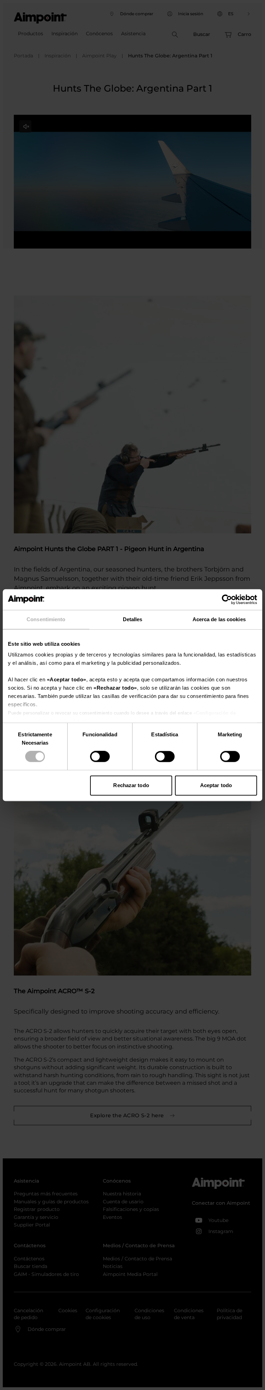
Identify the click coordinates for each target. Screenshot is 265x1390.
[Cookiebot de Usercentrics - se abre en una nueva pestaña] (227, 599)
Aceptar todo (216, 785)
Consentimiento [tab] (46, 619)
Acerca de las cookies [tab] (219, 619)
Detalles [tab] (133, 619)
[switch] (100, 756)
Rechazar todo (131, 785)
